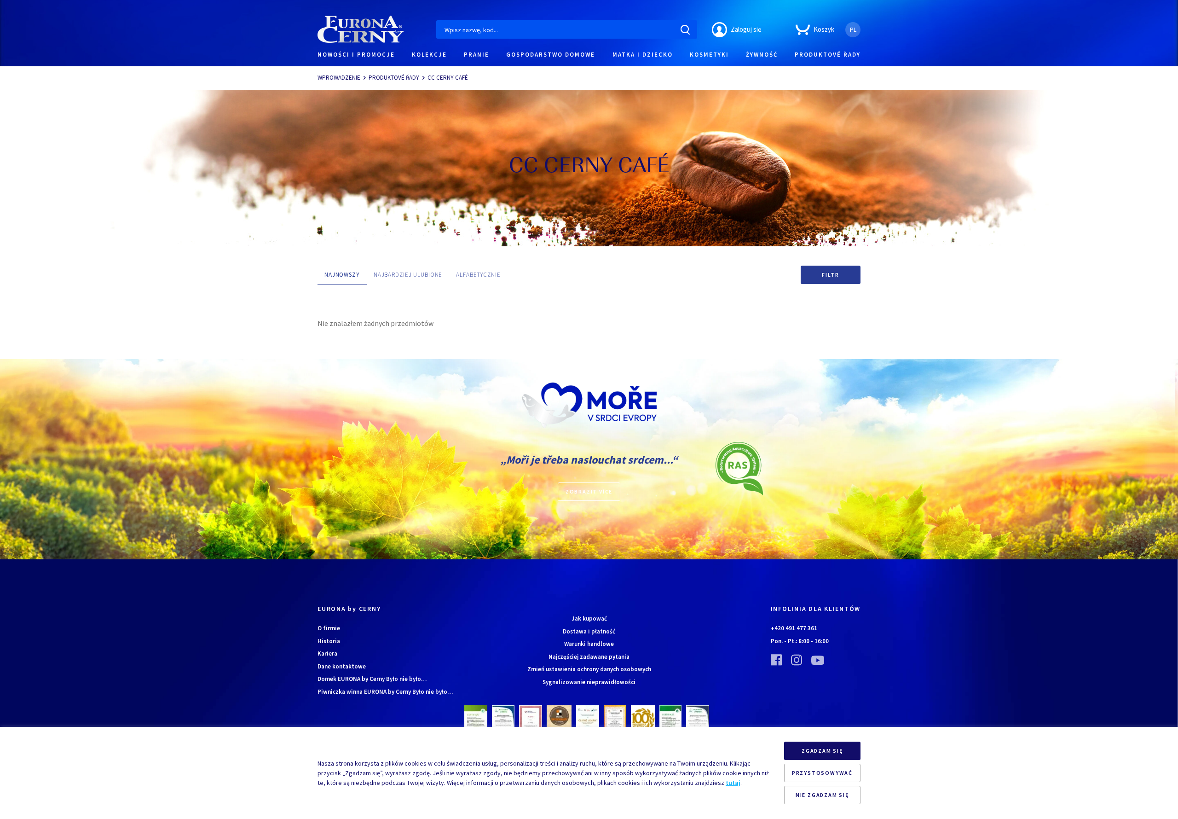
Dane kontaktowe (342, 666)
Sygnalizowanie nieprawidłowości (589, 682)
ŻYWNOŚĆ (762, 54)
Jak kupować (589, 618)
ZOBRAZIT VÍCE (589, 491)
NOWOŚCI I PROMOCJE (356, 54)
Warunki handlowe (589, 644)
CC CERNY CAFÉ (447, 77)
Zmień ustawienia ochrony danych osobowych (589, 669)
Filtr (830, 274)
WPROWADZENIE (339, 77)
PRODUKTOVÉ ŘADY (827, 54)
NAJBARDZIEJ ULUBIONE (408, 275)
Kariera (327, 653)
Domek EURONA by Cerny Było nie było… (372, 679)
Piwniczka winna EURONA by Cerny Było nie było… (385, 692)
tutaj (733, 782)
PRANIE (476, 54)
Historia (329, 641)
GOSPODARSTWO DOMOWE (550, 54)
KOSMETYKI (709, 54)
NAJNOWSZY (342, 275)
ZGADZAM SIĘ (822, 750)
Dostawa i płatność (589, 631)
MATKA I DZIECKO (642, 54)
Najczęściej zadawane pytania (589, 657)
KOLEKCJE (429, 54)
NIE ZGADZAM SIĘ (822, 794)
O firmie (329, 628)
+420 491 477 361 (794, 628)
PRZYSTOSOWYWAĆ (822, 772)
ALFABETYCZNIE (478, 275)
